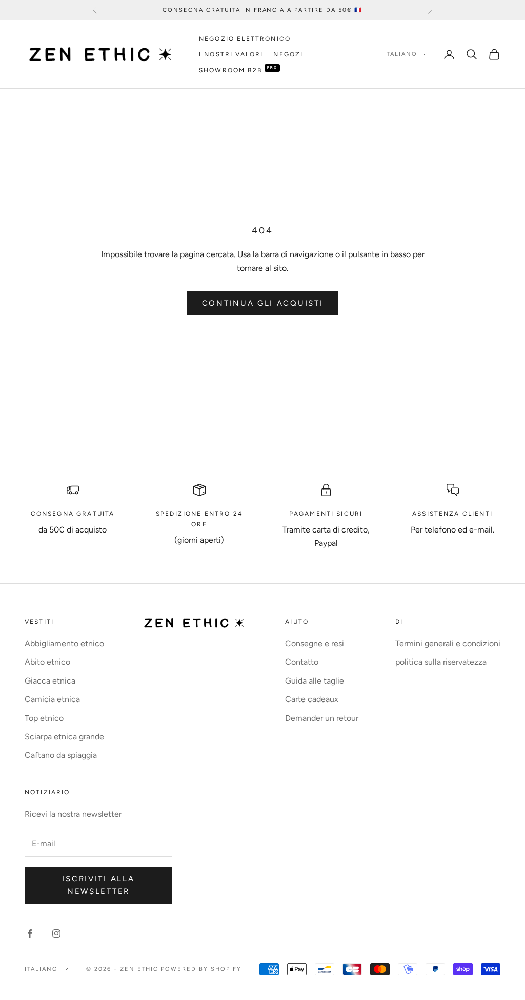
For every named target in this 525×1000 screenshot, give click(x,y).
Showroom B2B (230, 70)
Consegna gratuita (73, 513)
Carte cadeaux (311, 699)
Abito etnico (47, 662)
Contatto (301, 662)
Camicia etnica (52, 699)
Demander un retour (321, 718)
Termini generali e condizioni (447, 643)
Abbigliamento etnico (64, 643)
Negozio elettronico (245, 38)
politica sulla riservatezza (441, 662)
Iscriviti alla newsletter (99, 885)
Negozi (288, 54)
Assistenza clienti (452, 513)
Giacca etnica (50, 681)
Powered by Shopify (201, 969)
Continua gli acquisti (263, 303)
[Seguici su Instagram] (56, 933)
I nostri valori (231, 54)
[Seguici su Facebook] (30, 933)
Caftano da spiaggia (61, 755)
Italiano (400, 54)
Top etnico (44, 718)
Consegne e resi (314, 643)
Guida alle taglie (314, 681)
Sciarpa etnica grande (64, 736)
